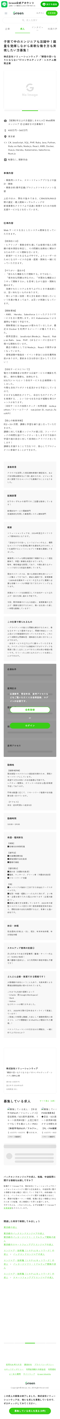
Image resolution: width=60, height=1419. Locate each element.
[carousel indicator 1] (12, 110)
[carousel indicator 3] (47, 110)
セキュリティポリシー (14, 1369)
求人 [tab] (22, 28)
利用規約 (52, 1369)
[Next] (52, 90)
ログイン (40, 13)
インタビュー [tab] (38, 28)
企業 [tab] (7, 28)
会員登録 (52, 13)
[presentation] (30, 20)
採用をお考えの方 (14, 1364)
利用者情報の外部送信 (36, 1369)
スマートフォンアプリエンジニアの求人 (33, 1277)
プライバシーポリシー (44, 1364)
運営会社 (28, 1364)
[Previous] (8, 90)
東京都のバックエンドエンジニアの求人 (24, 1233)
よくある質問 (15, 1374)
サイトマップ (29, 1374)
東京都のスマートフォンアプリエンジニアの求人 (28, 1244)
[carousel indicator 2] (30, 110)
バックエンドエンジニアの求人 (29, 1254)
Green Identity (44, 1374)
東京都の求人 (10, 1227)
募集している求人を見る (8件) (30, 1410)
